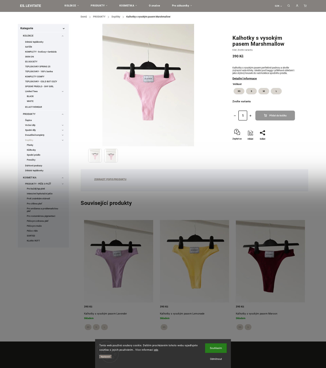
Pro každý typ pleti (36, 188)
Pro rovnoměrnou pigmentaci (41, 216)
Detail (147, 309)
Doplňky (29, 140)
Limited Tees (31, 91)
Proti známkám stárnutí (38, 198)
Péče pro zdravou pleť (37, 221)
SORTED (31, 235)
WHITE (30, 101)
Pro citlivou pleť (34, 203)
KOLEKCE (28, 35)
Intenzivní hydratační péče (40, 193)
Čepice (28, 120)
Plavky (30, 145)
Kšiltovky (31, 150)
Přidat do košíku (278, 115)
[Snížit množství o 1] (234, 115)
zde (156, 349)
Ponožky (31, 160)
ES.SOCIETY (31, 61)
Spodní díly (30, 130)
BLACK (30, 96)
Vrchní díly (30, 125)
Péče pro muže (34, 226)
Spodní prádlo (33, 155)
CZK (277, 6)
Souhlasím (216, 348)
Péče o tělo (32, 231)
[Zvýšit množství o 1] (250, 115)
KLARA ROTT (33, 240)
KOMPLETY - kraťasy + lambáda (41, 51)
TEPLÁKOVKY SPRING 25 (37, 66)
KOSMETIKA (29, 177)
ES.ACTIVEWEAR (33, 107)
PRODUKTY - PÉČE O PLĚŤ (38, 183)
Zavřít (284, 145)
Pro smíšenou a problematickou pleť (42, 209)
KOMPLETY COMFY (34, 76)
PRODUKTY (29, 114)
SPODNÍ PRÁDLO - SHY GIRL (39, 86)
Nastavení (105, 356)
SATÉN (28, 47)
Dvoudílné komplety (34, 135)
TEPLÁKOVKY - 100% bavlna (39, 71)
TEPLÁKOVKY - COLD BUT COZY (41, 81)
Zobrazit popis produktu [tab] (110, 179)
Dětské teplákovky (34, 42)
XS (88, 327)
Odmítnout (216, 359)
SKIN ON (29, 56)
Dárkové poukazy (33, 165)
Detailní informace (244, 78)
